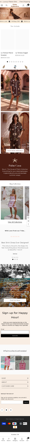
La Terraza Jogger (21, 53)
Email (2, 329)
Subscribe (15, 335)
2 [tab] (9, 61)
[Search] (7, 5)
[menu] (2, 5)
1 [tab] (7, 61)
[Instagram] (6, 410)
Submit (26, 402)
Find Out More (15, 300)
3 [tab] (11, 61)
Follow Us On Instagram (15, 355)
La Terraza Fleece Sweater (7, 54)
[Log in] (23, 5)
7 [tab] (20, 61)
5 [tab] (16, 61)
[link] (15, 13)
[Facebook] (2, 410)
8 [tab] (22, 61)
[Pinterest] (10, 410)
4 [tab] (13, 61)
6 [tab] (18, 61)
